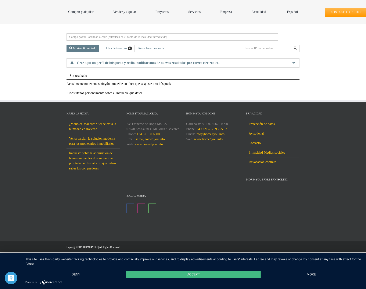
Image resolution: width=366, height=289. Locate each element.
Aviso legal (256, 133)
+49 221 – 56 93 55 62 (211, 129)
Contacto (255, 143)
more (311, 274)
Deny (76, 274)
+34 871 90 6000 (148, 134)
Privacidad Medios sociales (267, 152)
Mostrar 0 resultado (84, 48)
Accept (193, 274)
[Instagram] (141, 208)
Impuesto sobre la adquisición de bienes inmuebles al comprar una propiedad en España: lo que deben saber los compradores (92, 160)
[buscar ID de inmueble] (295, 48)
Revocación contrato (262, 162)
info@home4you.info (150, 139)
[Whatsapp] (152, 208)
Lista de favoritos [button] (118, 48)
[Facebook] (130, 208)
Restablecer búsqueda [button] (151, 48)
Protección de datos (262, 124)
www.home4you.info (148, 144)
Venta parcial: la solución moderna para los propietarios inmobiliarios (92, 141)
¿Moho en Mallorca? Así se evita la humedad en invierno (92, 126)
